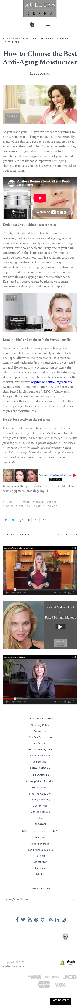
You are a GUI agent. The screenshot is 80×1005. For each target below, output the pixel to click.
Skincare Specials (40, 768)
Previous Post (17, 534)
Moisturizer (40, 862)
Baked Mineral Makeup (40, 850)
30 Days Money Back (40, 749)
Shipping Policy (40, 725)
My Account (40, 743)
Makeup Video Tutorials (40, 781)
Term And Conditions (40, 793)
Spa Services (40, 762)
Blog (40, 818)
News (16, 38)
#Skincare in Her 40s (41, 506)
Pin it (21, 520)
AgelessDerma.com (14, 966)
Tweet (13, 520)
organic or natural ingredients (51, 382)
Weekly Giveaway (40, 799)
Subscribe (42, 73)
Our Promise (40, 806)
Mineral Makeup (40, 844)
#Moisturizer (13, 506)
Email (44, 520)
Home (6, 38)
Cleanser (40, 868)
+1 (36, 520)
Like (6, 520)
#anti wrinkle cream (39, 502)
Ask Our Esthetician (40, 737)
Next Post (65, 534)
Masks (40, 874)
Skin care (40, 837)
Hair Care (40, 856)
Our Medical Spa (40, 812)
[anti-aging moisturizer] (40, 331)
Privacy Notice (40, 787)
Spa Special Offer (40, 755)
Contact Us (40, 731)
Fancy (29, 520)
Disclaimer (40, 824)
